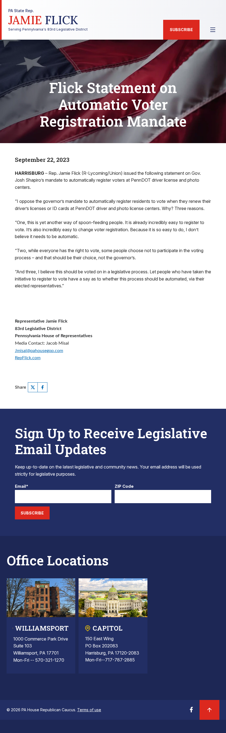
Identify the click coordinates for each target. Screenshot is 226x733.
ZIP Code (124, 486)
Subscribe (181, 29)
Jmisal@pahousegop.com (39, 350)
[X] (33, 387)
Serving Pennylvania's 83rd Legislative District (48, 20)
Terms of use (89, 709)
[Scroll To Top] (209, 710)
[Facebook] (42, 387)
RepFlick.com (28, 358)
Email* (21, 486)
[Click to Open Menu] (213, 30)
